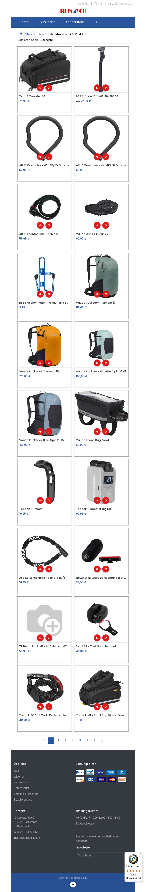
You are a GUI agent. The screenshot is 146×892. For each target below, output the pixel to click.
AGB (16, 770)
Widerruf (19, 776)
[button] (97, 22)
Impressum (21, 782)
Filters (28, 34)
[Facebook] (73, 884)
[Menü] (140, 854)
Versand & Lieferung (26, 793)
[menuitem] (24, 22)
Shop (41, 34)
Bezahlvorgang (23, 799)
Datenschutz (21, 788)
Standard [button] (47, 39)
